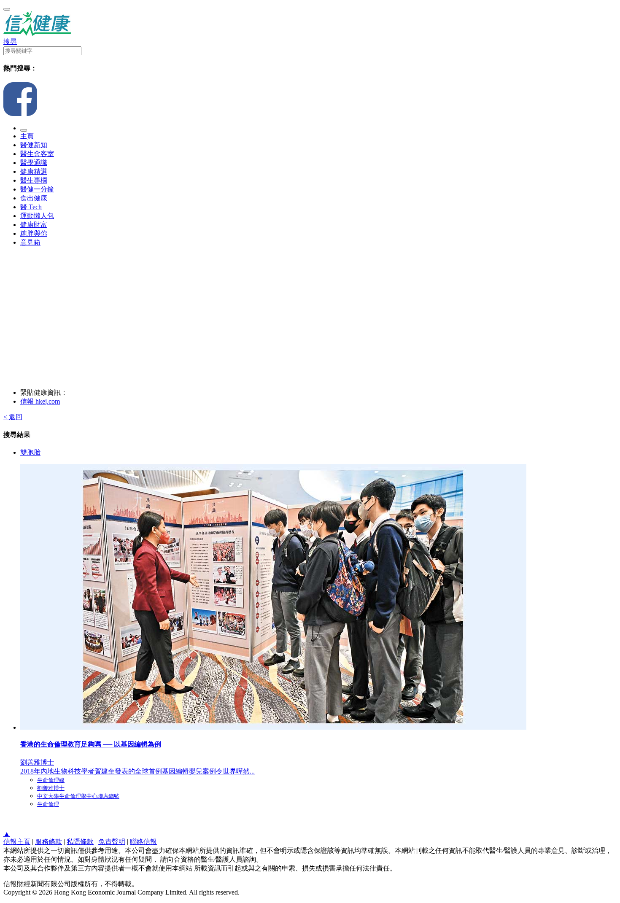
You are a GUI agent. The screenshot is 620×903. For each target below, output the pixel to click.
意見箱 (30, 242)
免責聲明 (111, 841)
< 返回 (12, 417)
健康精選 (33, 171)
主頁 (27, 136)
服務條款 (48, 841)
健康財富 (33, 224)
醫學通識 (33, 162)
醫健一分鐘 (37, 189)
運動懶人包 (37, 215)
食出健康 (33, 198)
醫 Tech (31, 206)
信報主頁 (16, 841)
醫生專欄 (33, 180)
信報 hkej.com (40, 401)
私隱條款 (80, 841)
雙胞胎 (30, 452)
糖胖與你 (33, 233)
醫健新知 (33, 144)
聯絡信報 (143, 841)
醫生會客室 (37, 153)
